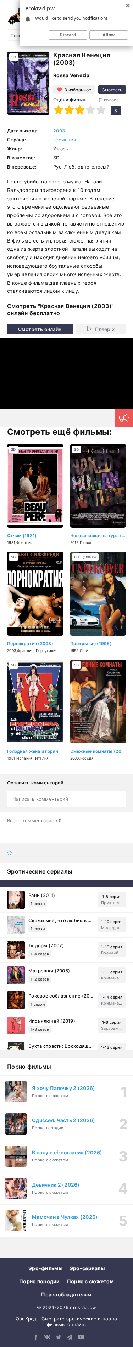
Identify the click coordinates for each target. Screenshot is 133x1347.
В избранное (77, 89)
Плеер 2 (105, 329)
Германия (64, 139)
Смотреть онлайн (39, 329)
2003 (59, 130)
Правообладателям (66, 1294)
